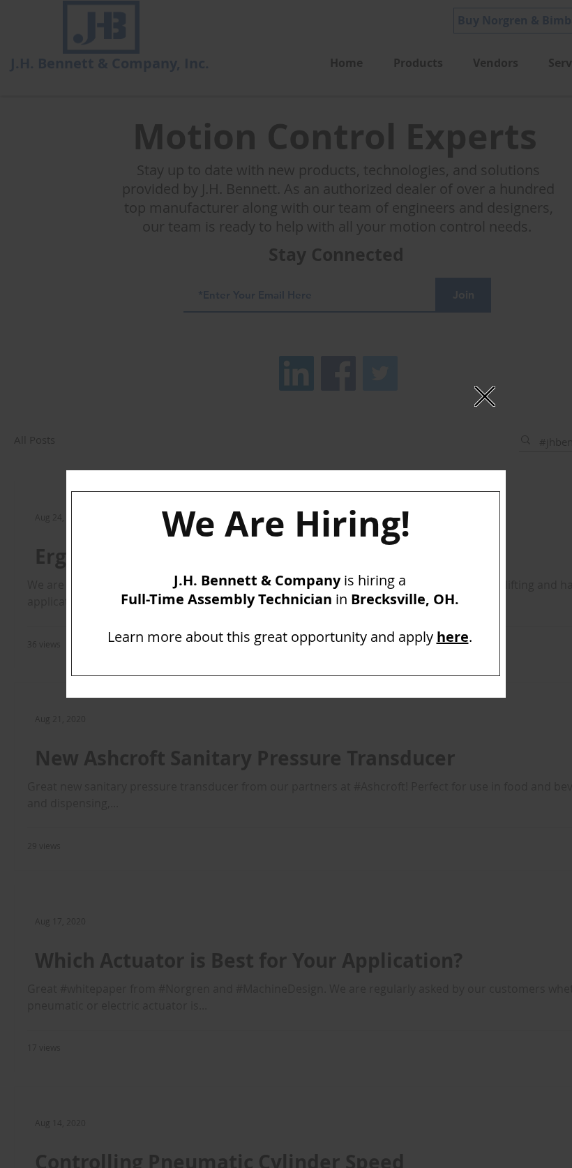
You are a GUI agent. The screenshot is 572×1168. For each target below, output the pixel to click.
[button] (484, 396)
